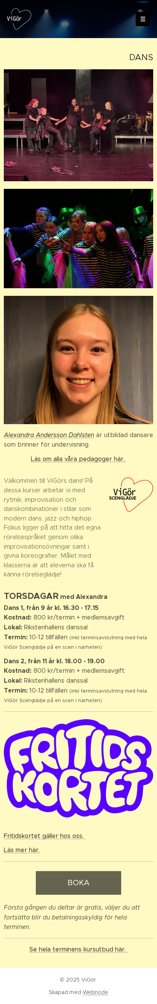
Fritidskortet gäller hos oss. (44, 836)
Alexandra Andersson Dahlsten (49, 435)
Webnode (95, 992)
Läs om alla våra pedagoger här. (79, 459)
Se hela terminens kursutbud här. (78, 949)
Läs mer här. (22, 850)
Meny (143, 19)
